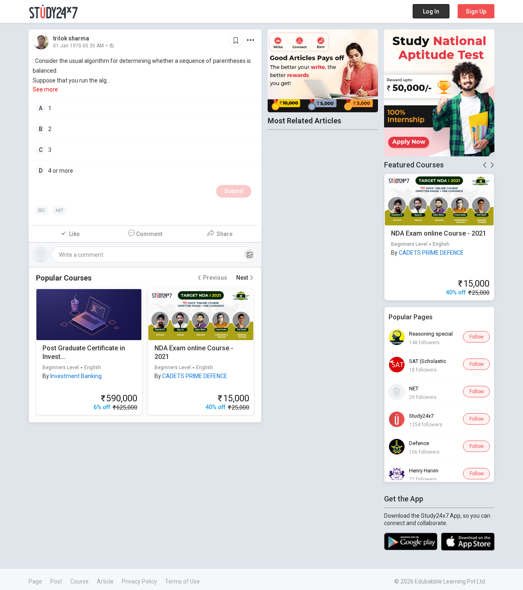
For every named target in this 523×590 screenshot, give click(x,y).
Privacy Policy (139, 581)
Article (105, 581)
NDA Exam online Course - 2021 (438, 233)
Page (35, 581)
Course (79, 581)
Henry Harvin (423, 471)
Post (56, 581)
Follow (476, 337)
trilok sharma (71, 38)
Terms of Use (182, 581)
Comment (149, 234)
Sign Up (476, 11)
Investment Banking (76, 376)
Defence (419, 443)
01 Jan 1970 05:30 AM (78, 45)
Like (74, 234)
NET (413, 388)
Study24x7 (421, 416)
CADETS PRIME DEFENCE (194, 376)
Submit (233, 191)
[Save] (235, 40)
